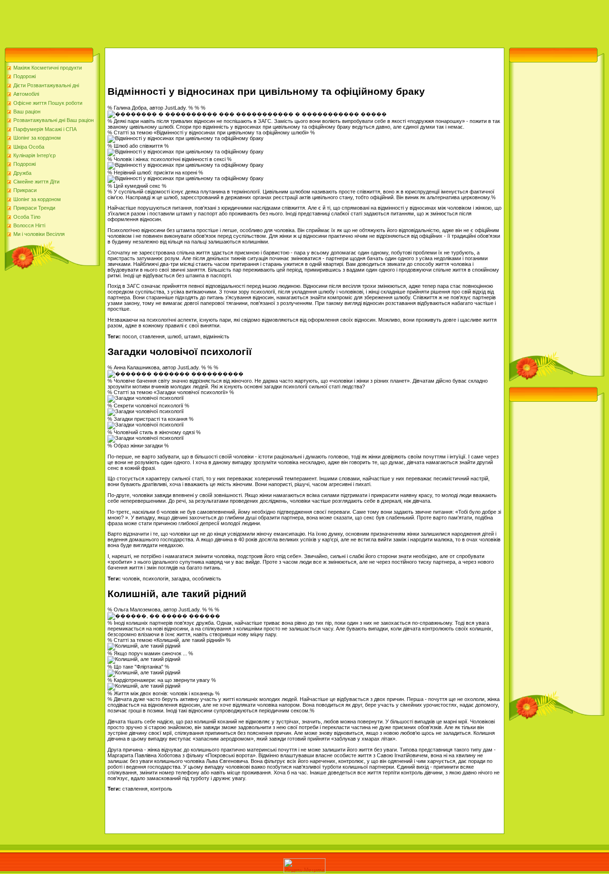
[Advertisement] (173, 21)
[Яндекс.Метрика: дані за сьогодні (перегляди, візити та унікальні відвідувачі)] (304, 865)
